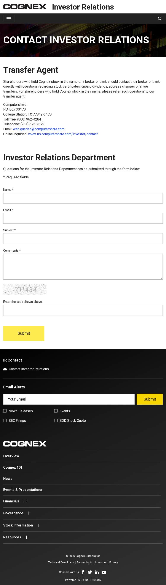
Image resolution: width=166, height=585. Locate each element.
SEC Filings (17, 421)
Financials (11, 501)
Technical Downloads (61, 562)
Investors (101, 562)
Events (65, 411)
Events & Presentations (22, 490)
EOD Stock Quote (73, 421)
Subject (9, 230)
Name (8, 189)
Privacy (113, 562)
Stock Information (18, 525)
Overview (11, 456)
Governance (13, 513)
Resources (12, 537)
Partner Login (85, 562)
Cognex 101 (12, 467)
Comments (12, 250)
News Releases (21, 411)
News (7, 479)
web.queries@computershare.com (38, 129)
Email (8, 210)
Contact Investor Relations (29, 369)
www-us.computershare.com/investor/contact (63, 134)
